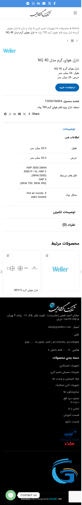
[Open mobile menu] (75, 13)
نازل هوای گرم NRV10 (26, 290)
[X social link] (49, 4)
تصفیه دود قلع (71, 398)
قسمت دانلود (72, 422)
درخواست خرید (67, 87)
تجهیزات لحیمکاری (69, 366)
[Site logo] (41, 13)
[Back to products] (72, 41)
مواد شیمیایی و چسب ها (65, 379)
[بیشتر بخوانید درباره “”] (47, 255)
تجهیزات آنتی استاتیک (67, 385)
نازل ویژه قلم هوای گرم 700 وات (55, 32)
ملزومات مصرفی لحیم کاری (64, 372)
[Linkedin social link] (38, 4)
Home (75, 28)
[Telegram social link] (28, 4)
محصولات (64, 28)
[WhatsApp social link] (33, 4)
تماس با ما (73, 409)
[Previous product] (77, 41)
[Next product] (67, 41)
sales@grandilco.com (59, 326)
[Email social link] (44, 4)
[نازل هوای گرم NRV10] (21, 268)
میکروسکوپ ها (71, 392)
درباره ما (75, 402)
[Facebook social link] (54, 4)
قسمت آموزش (71, 415)
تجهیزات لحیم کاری (45, 28)
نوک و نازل (26, 28)
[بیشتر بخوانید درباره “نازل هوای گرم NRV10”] (8, 255)
